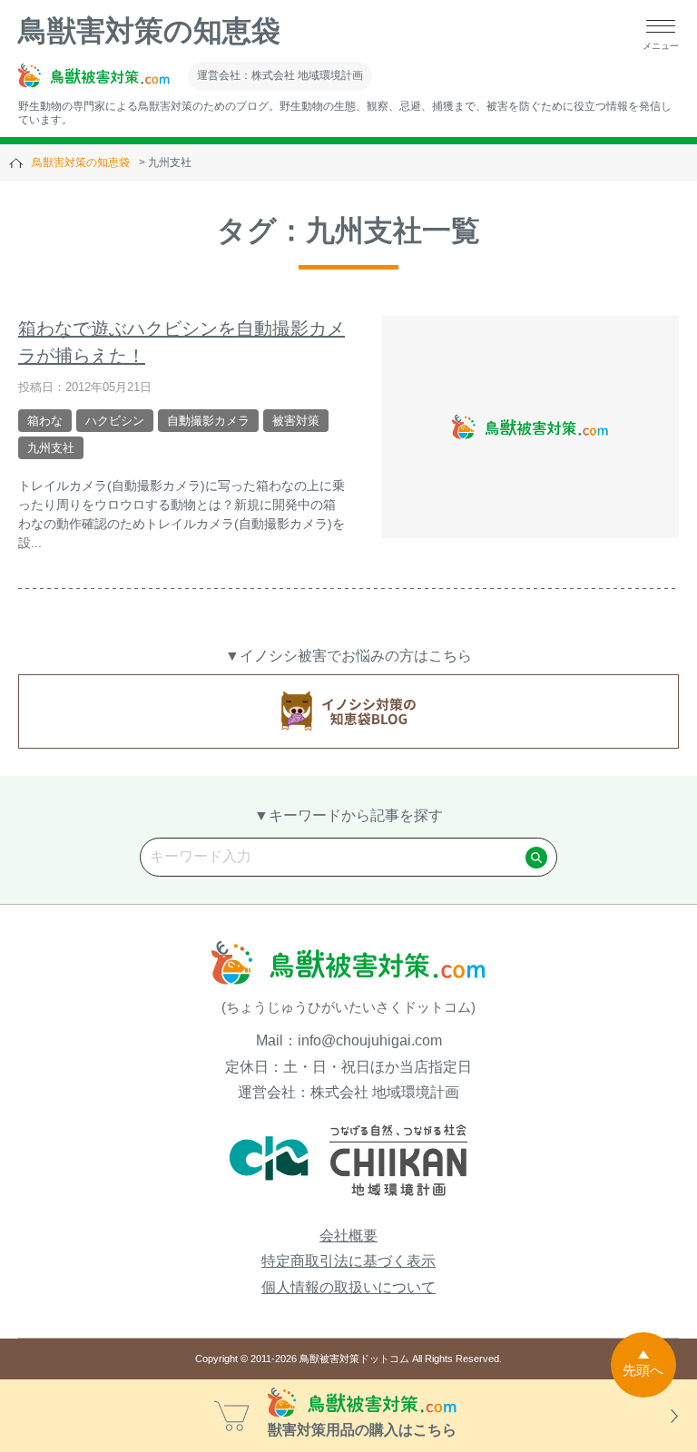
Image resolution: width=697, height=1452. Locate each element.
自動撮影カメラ (208, 420)
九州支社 (50, 448)
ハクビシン (114, 420)
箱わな (45, 420)
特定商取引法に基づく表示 (348, 1261)
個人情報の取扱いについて (348, 1287)
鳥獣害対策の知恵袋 (149, 31)
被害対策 (295, 420)
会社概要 (348, 1235)
